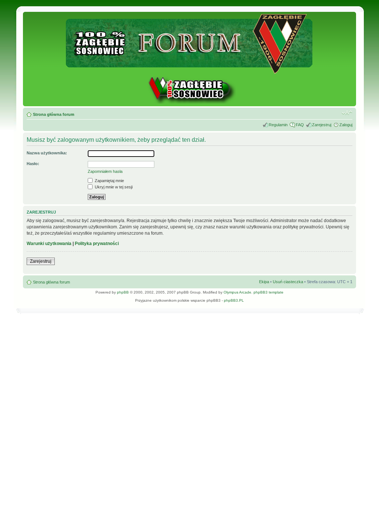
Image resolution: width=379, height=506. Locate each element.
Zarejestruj (321, 125)
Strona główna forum (53, 114)
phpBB (123, 292)
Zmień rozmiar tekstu (347, 113)
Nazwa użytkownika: (47, 153)
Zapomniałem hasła (105, 171)
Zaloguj (345, 125)
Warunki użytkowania (49, 243)
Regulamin (278, 125)
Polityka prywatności (97, 243)
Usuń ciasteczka (288, 281)
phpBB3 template (269, 292)
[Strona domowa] (189, 102)
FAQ (300, 125)
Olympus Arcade (237, 292)
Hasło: (33, 163)
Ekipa (264, 281)
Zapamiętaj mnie (109, 180)
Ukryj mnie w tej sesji (113, 187)
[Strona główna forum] (189, 70)
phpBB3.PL (234, 300)
